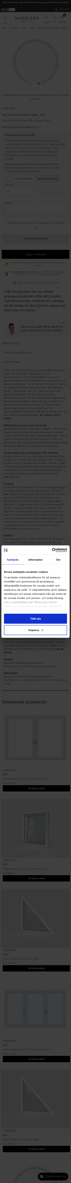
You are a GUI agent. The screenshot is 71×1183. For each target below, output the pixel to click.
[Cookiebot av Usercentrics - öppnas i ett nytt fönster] (52, 550)
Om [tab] (58, 559)
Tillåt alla (35, 618)
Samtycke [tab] (13, 559)
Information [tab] (35, 559)
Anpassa (33, 629)
